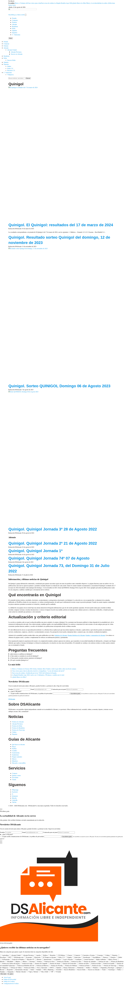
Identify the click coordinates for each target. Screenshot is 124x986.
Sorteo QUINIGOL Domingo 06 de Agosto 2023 (59, 386)
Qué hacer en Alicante (18, 744)
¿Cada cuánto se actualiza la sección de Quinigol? (24, 656)
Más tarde (3, 974)
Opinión (14, 30)
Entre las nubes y (104, 3)
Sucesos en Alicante (16, 54)
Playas (14, 746)
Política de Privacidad (10, 979)
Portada (14, 18)
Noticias (14, 22)
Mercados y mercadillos (19, 763)
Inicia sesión (21, 15)
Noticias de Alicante (18, 722)
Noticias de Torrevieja (18, 730)
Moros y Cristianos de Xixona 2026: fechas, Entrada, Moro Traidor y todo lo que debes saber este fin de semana (44, 669)
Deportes (14, 32)
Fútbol (9, 66)
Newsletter (15, 777)
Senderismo (15, 755)
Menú (10, 38)
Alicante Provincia (16, 52)
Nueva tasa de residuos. (48, 3)
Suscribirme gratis (75, 693)
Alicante (14, 24)
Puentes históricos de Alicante (76, 635)
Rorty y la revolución (93, 3)
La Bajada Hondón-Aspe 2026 (63, 3)
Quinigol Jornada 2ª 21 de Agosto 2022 (52, 543)
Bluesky (14, 798)
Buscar (28, 78)
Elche (13, 28)
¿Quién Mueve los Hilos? (79, 3)
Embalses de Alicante (61, 635)
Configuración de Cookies (11, 983)
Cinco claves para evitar (34, 3)
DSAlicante (11, 699)
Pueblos (14, 748)
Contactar (15, 20)
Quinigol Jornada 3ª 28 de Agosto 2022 (52, 529)
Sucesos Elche (11, 60)
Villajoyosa (10, 74)
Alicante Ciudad (12, 50)
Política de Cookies (9, 981)
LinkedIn (14, 800)
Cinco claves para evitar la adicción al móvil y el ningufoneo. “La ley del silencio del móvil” (38, 671)
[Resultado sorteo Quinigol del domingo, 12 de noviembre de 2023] (62, 248)
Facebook (15, 792)
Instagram (15, 796)
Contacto (14, 773)
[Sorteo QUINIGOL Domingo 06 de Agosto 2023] (62, 392)
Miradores (15, 761)
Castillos (14, 751)
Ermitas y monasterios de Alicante (95, 635)
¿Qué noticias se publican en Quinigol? (21, 654)
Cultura (14, 732)
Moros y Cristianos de (21, 3)
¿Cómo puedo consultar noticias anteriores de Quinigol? (26, 658)
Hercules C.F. (11, 70)
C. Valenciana (16, 35)
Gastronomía (15, 753)
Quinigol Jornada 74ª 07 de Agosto (49, 558)
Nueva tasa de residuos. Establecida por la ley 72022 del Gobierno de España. (34, 673)
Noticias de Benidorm (18, 728)
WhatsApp (15, 790)
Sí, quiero (10, 974)
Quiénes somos (16, 775)
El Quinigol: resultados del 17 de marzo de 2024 (60, 225)
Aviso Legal (7, 977)
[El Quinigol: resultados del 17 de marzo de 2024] (62, 87)
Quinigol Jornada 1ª (35, 551)
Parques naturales (17, 757)
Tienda (14, 779)
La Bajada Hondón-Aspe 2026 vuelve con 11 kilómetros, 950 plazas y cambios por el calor (38, 675)
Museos (14, 759)
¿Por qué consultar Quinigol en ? (19, 660)
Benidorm (15, 26)
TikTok (14, 802)
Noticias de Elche (17, 726)
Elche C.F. (10, 68)
